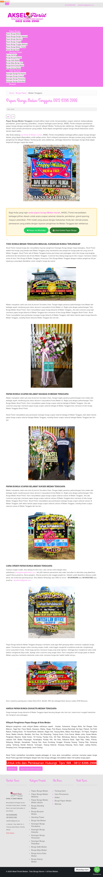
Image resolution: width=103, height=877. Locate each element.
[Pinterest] (92, 791)
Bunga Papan (21, 93)
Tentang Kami (60, 791)
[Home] (9, 28)
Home (11, 93)
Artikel (57, 797)
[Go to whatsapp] (97, 869)
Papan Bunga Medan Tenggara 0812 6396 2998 (41, 100)
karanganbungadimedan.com (25, 572)
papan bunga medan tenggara (30, 769)
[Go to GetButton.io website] (97, 874)
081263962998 (70, 5)
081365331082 (11, 817)
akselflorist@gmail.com (86, 5)
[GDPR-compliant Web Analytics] (5, 1)
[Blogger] (78, 796)
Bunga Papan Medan (63, 800)
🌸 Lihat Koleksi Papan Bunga (64, 230)
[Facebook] (78, 791)
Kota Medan (12, 769)
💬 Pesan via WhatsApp (36, 230)
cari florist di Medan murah (31, 134)
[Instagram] (87, 791)
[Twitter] (83, 791)
